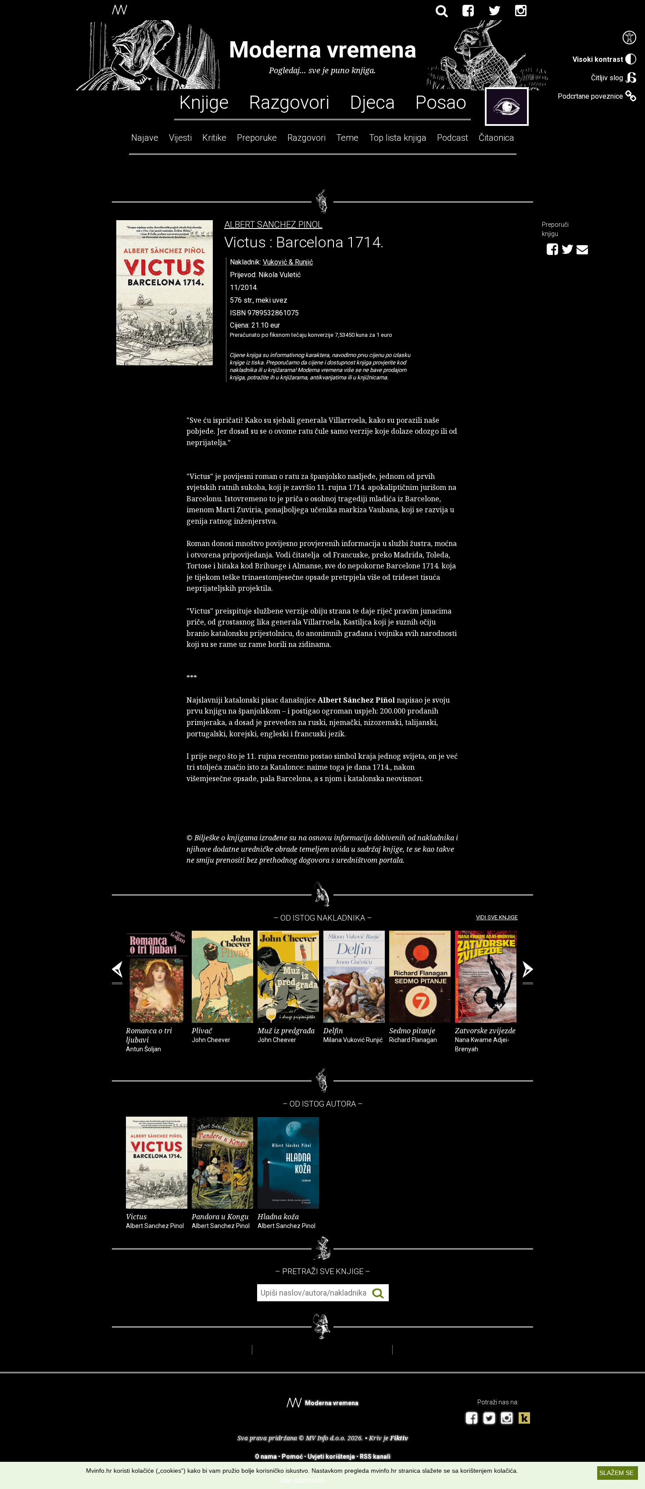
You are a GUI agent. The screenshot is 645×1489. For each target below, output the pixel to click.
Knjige (204, 102)
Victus (155, 1220)
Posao (440, 102)
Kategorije (507, 106)
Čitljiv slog (607, 78)
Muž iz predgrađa (286, 1034)
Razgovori (289, 102)
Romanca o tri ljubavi (149, 1039)
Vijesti (180, 137)
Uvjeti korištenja (331, 1456)
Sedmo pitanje (413, 1034)
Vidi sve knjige (497, 917)
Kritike (214, 137)
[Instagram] (521, 11)
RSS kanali (375, 1456)
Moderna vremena (322, 49)
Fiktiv (399, 1438)
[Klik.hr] (524, 1419)
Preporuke (257, 137)
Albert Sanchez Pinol (273, 224)
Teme (347, 137)
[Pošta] (582, 248)
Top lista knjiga (397, 137)
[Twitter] (494, 11)
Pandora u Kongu (221, 1220)
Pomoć (292, 1456)
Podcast (452, 137)
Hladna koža (286, 1220)
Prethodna (117, 973)
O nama (266, 1456)
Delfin (353, 1034)
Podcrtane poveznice (590, 96)
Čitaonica (496, 137)
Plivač (211, 1034)
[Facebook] (468, 11)
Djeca (372, 102)
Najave (144, 137)
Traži (378, 1293)
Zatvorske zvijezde (485, 1039)
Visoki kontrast (598, 59)
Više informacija (302, 1479)
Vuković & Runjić (288, 262)
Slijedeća (528, 973)
